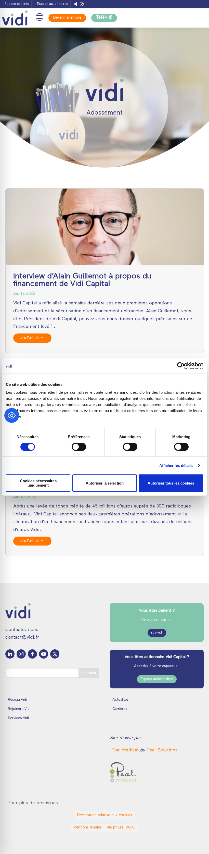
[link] (125, 750)
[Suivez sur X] (54, 654)
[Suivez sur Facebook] (32, 654)
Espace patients (17, 4)
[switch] (79, 447)
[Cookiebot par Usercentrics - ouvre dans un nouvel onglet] (181, 366)
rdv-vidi (157, 633)
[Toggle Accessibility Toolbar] (12, 415)
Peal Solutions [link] (162, 750)
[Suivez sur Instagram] (21, 654)
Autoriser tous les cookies (171, 483)
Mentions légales (87, 828)
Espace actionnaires (52, 4)
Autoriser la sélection (105, 483)
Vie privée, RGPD (121, 828)
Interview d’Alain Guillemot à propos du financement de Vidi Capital (82, 280)
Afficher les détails (176, 465)
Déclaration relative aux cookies (104, 815)
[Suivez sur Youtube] (43, 654)
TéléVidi (104, 17)
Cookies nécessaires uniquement (38, 483)
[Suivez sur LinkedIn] (10, 654)
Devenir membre (67, 18)
